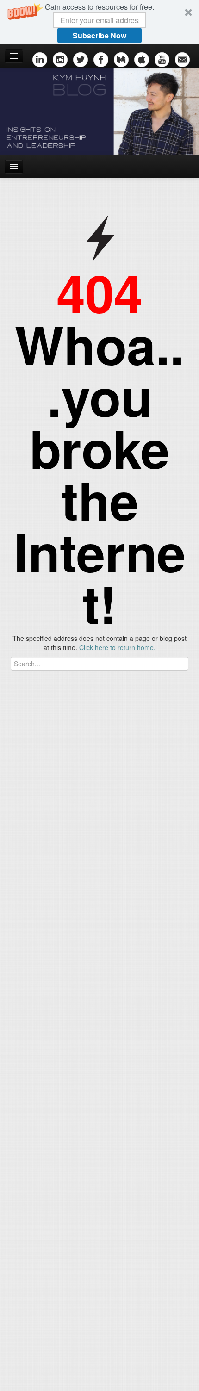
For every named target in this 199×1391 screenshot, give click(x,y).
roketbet (12, 818)
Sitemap (26, 1359)
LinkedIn (21, 948)
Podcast (21, 976)
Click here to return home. (117, 647)
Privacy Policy (126, 1359)
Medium (21, 962)
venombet (128, 800)
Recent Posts (26, 1032)
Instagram (24, 874)
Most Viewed (60, 1032)
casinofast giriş (155, 809)
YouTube (22, 897)
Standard (100, 1381)
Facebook (23, 911)
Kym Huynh (172, 1363)
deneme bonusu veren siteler (85, 809)
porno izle (33, 800)
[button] (99, 22)
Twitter (18, 925)
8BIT (132, 1381)
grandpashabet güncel (63, 818)
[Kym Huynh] (99, 111)
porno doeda (68, 800)
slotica (98, 800)
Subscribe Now (99, 35)
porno (8, 800)
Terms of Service (72, 1359)
